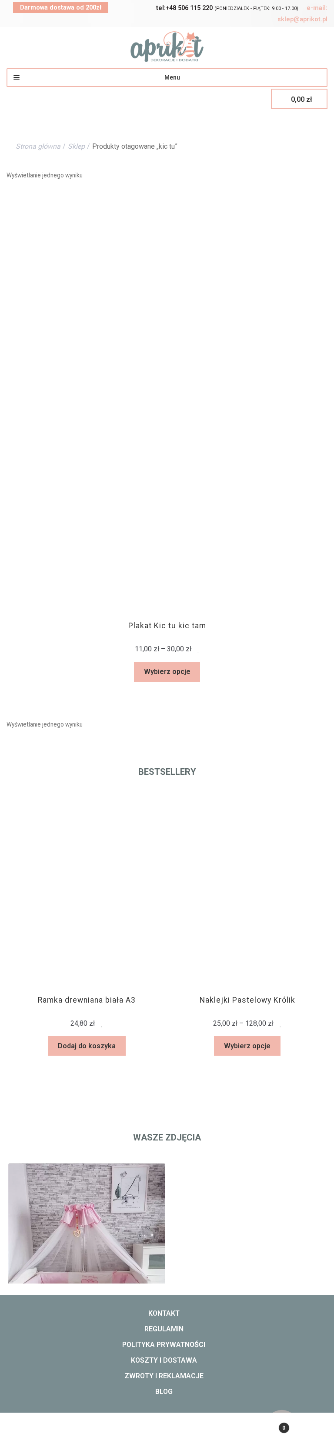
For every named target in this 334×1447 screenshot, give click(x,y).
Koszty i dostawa (164, 1360)
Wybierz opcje (167, 671)
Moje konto (55, 1432)
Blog (164, 1391)
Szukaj (167, 1432)
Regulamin (164, 1329)
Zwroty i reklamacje (164, 1376)
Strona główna (38, 146)
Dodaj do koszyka (62, 1046)
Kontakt (164, 1313)
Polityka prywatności (163, 1344)
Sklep (76, 146)
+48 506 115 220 (184, 8)
